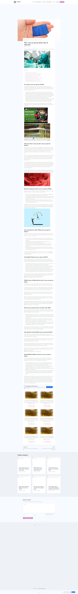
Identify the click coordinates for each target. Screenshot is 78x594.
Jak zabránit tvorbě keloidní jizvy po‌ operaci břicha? (33, 80)
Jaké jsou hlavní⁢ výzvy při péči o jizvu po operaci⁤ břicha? (33, 73)
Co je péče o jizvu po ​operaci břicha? (31, 72)
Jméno (24, 515)
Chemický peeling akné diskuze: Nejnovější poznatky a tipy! (30, 448)
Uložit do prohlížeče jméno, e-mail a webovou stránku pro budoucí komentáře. (50, 514)
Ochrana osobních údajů (41, 588)
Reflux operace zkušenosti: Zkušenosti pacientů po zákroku (24, 487)
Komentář (24, 504)
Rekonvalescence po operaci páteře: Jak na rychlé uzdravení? (38, 469)
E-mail (35, 515)
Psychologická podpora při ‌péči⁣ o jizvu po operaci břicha (34, 81)
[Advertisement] (39, 10)
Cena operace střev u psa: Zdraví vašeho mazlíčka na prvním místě (24, 469)
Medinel (21, 490)
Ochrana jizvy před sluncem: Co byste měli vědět (32, 79)
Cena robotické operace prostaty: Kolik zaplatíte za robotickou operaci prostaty (54, 487)
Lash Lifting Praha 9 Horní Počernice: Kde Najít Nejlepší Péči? (48, 448)
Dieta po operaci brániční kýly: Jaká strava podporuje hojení (39, 487)
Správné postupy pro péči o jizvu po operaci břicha (33, 74)
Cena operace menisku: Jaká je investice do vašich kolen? (53, 469)
